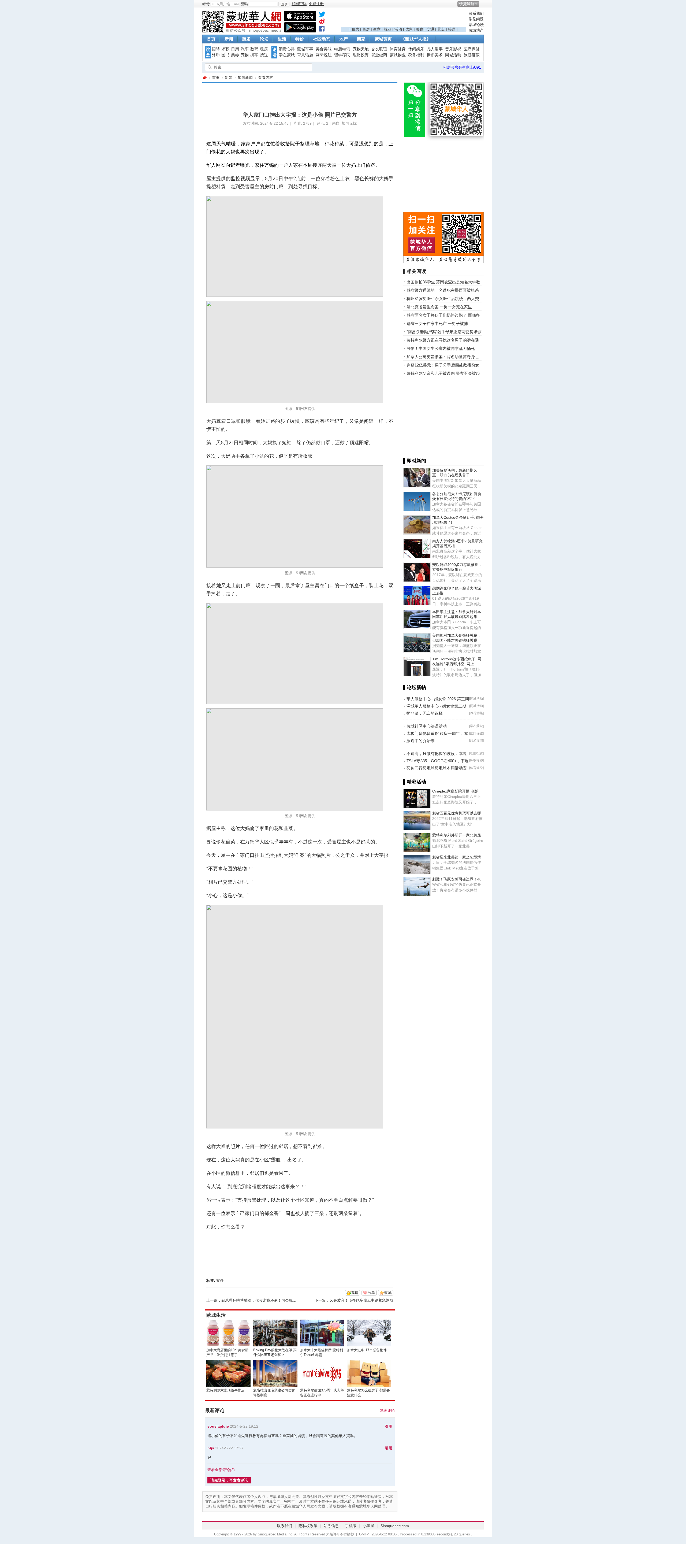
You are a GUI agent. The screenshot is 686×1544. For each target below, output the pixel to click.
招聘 (216, 49)
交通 (430, 29)
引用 (388, 1426)
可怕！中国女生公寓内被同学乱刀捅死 (441, 348)
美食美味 (324, 49)
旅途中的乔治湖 (421, 740)
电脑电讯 (342, 49)
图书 (225, 55)
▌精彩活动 (414, 781)
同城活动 (453, 55)
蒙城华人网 (204, 78)
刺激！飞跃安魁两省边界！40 (457, 879)
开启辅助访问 (482, 3)
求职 (225, 49)
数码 (254, 49)
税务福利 (416, 55)
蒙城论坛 (476, 25)
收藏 (388, 1292)
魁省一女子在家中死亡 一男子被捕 (437, 323)
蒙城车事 (305, 49)
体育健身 (398, 49)
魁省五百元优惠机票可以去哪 (456, 813)
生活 (282, 39)
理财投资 (361, 55)
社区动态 (321, 39)
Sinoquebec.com (395, 1526)
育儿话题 (305, 55)
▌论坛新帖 (414, 687)
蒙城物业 (398, 55)
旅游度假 (472, 55)
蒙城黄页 (383, 39)
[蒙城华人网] (242, 31)
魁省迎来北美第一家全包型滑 (456, 857)
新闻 (229, 39)
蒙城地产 (476, 30)
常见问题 (476, 19)
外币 (216, 55)
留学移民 (342, 55)
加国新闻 (245, 77)
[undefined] (322, 15)
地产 (343, 39)
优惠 (409, 29)
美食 (419, 29)
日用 (235, 49)
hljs (210, 1448)
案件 (220, 1280)
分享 (371, 1292)
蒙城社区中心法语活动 (427, 726)
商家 (361, 39)
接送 (452, 29)
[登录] (283, 4)
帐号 (206, 4)
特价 (299, 39)
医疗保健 (472, 49)
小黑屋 (368, 1526)
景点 (441, 29)
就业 (387, 29)
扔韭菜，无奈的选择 (425, 713)
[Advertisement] (403, 19)
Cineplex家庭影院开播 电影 (455, 791)
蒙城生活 (216, 1315)
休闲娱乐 (416, 49)
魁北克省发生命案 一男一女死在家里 (439, 307)
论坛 (264, 39)
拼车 (254, 55)
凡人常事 (435, 49)
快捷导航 (466, 4)
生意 (377, 29)
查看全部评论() (221, 1470)
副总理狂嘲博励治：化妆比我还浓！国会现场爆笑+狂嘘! (268, 1300)
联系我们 (476, 13)
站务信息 (331, 1526)
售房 (366, 29)
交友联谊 (379, 49)
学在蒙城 (287, 55)
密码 (244, 4)
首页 (211, 39)
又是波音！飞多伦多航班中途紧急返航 (361, 1300)
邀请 (355, 1292)
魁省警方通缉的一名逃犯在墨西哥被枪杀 (443, 290)
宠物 (245, 55)
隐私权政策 (308, 1526)
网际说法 (324, 55)
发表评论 (387, 1410)
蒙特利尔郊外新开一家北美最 (456, 835)
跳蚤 (246, 39)
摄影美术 (435, 55)
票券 (235, 55)
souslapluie (218, 1426)
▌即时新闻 (414, 461)
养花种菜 (476, 713)
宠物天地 (361, 49)
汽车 (245, 49)
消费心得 (287, 49)
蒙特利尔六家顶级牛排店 (225, 1390)
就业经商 (379, 55)
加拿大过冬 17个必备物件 (367, 1350)
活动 (398, 29)
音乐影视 (453, 49)
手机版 (350, 1526)
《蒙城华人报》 (416, 39)
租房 (355, 29)
